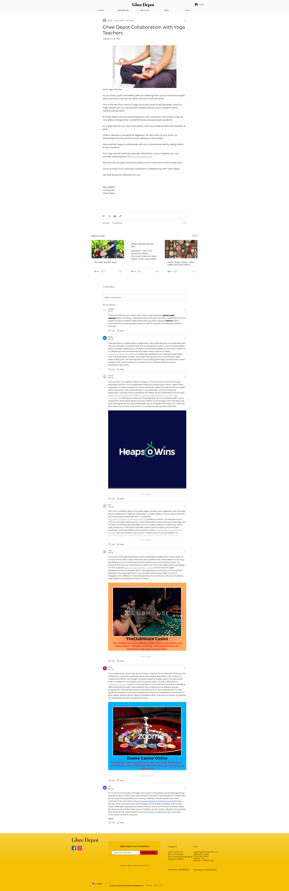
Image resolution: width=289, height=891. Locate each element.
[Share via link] (120, 216)
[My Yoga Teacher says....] (108, 249)
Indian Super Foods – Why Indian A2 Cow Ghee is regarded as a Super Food (181, 263)
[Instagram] (79, 848)
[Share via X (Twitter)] (109, 216)
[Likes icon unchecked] (109, 330)
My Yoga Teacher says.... (106, 262)
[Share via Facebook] (104, 216)
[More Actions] (185, 310)
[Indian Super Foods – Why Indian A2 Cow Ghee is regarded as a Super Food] (181, 249)
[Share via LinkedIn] (115, 216)
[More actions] (185, 20)
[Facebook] (74, 848)
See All (195, 236)
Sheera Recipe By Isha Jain (142, 245)
